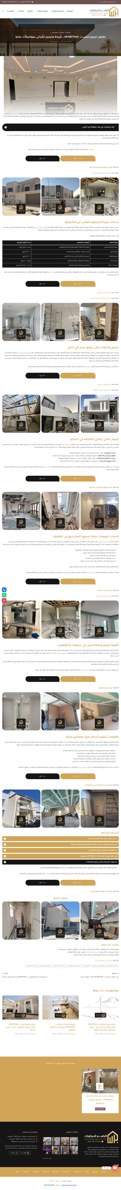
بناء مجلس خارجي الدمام (102, 390)
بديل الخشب (77, 1172)
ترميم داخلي (66, 444)
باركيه (87, 1172)
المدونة (30, 11)
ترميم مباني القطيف (98, 966)
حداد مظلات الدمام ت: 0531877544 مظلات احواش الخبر (100, 975)
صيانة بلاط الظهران (59, 966)
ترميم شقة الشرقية (112, 966)
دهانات (17, 1172)
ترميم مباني (55, 32)
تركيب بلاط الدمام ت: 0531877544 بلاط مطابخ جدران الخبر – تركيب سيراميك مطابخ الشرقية (101, 1027)
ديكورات (103, 1172)
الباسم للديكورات (57, 11)
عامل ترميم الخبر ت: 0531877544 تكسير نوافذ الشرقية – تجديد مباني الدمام (20, 1027)
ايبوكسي (25, 1172)
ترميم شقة (13, 114)
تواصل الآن (90, 572)
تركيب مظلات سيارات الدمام (100, 298)
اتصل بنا (47, 874)
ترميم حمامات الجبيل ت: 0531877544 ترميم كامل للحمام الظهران (62, 1027)
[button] (100, 197)
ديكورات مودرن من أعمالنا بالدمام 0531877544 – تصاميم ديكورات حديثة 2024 (100, 1100)
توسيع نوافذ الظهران (73, 966)
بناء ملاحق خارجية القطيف (101, 173)
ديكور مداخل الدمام (103, 293)
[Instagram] (4, 600)
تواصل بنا (10, 11)
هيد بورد (94, 1172)
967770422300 (49, 1185)
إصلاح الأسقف (39, 227)
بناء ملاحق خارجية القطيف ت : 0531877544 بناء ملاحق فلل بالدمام (24, 975)
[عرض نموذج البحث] (3, 11)
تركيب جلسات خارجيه (103, 596)
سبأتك (58, 1185)
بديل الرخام (66, 1172)
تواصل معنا (47, 467)
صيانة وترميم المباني (45, 966)
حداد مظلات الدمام (103, 384)
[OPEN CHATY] (115, 1168)
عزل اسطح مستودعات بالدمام (100, 487)
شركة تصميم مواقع (69, 1185)
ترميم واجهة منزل (23, 353)
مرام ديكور (63, 42)
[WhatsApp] (4, 595)
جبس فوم (56, 1172)
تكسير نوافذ (86, 966)
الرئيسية (70, 11)
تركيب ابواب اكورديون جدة (103, 960)
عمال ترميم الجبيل (31, 966)
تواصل (91, 149)
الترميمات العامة (103, 542)
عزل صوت (45, 1172)
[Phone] (4, 589)
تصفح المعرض (99, 1109)
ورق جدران (35, 1172)
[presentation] (100, 1007)
